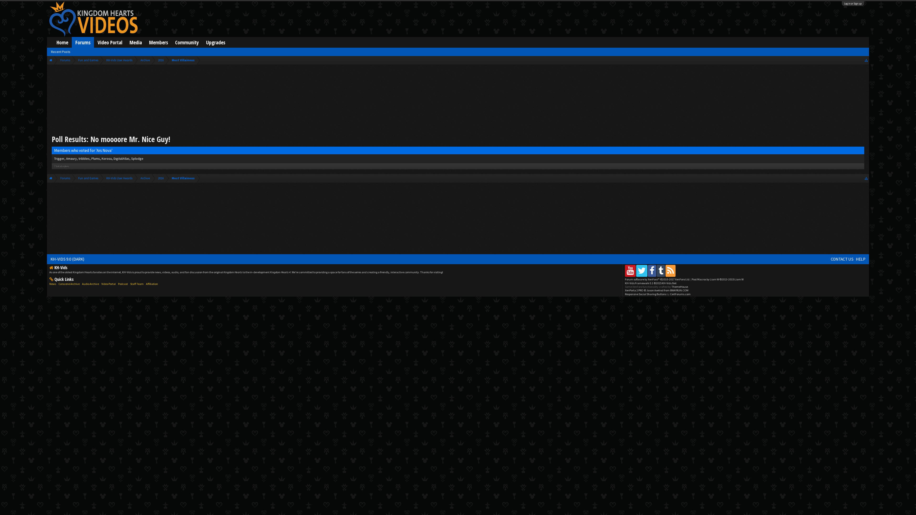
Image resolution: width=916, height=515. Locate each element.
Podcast (123, 284)
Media (136, 42)
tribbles (84, 158)
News (52, 284)
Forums (82, 42)
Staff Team (137, 284)
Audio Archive (90, 284)
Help (860, 259)
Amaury (71, 158)
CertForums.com (680, 294)
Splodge (137, 158)
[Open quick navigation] (866, 60)
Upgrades (215, 42)
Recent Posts (60, 52)
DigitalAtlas (122, 158)
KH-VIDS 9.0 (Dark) (67, 259)
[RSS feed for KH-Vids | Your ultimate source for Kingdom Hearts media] (670, 270)
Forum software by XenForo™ (657, 279)
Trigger (59, 158)
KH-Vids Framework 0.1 (651, 283)
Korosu (107, 158)
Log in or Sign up (853, 3)
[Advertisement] (458, 100)
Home (62, 42)
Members (158, 42)
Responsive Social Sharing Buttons (645, 294)
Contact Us (842, 259)
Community (187, 42)
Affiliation (152, 284)
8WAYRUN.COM (679, 290)
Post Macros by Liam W (718, 279)
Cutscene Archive (69, 284)
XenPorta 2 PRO (634, 290)
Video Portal (110, 42)
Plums (95, 158)
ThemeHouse (679, 286)
